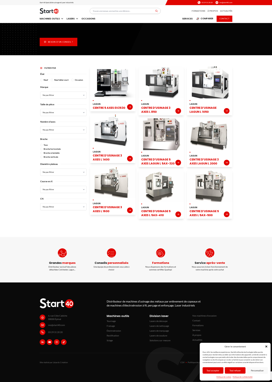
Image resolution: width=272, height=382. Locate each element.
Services (187, 18)
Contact (224, 18)
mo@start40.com (225, 2)
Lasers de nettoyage (159, 325)
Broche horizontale (52, 149)
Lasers (71, 18)
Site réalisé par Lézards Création (54, 362)
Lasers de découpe (158, 321)
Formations (198, 11)
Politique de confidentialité (242, 377)
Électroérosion (114, 330)
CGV (182, 362)
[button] (266, 346)
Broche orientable (52, 153)
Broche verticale (51, 157)
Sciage (110, 340)
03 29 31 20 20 (207, 2)
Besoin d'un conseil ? (60, 42)
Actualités (226, 11)
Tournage (111, 321)
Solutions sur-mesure (160, 340)
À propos (213, 11)
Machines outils (50, 18)
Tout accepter (213, 370)
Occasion (79, 80)
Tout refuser (235, 370)
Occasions (88, 18)
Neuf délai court (61, 80)
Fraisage (111, 325)
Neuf (46, 80)
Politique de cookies (223, 377)
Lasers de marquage (159, 330)
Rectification (113, 335)
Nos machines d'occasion (204, 315)
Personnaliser (257, 370)
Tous (46, 145)
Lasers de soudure (158, 335)
